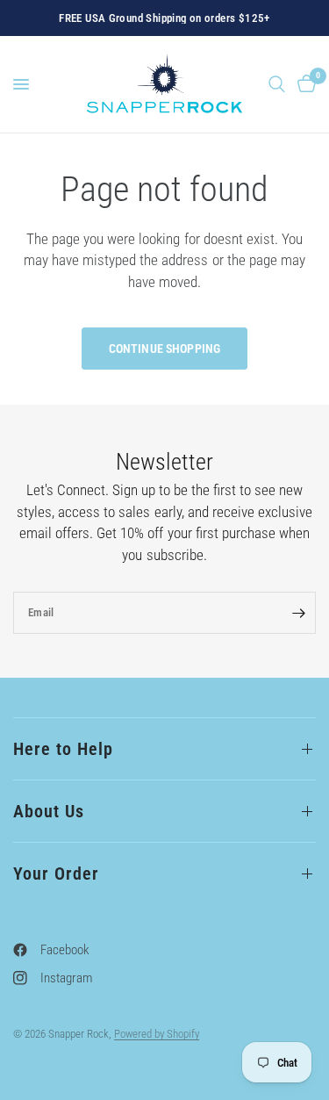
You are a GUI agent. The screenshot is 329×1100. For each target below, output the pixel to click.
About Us (48, 811)
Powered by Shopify (156, 1033)
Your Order (56, 873)
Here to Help (63, 748)
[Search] (276, 84)
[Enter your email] (298, 613)
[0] (303, 84)
